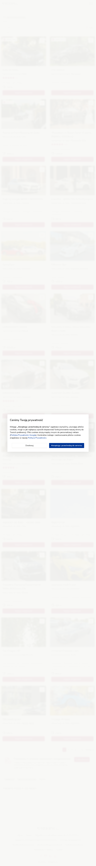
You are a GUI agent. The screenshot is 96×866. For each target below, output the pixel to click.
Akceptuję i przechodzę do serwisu (66, 445)
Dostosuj (30, 445)
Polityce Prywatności (37, 438)
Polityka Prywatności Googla (23, 435)
